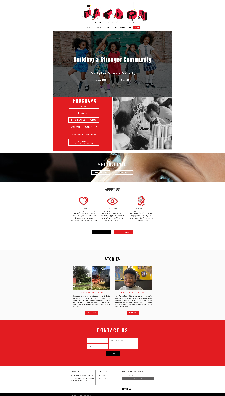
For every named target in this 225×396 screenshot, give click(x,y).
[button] (102, 80)
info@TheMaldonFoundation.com (106, 379)
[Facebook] (123, 389)
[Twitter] (130, 389)
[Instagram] (126, 389)
